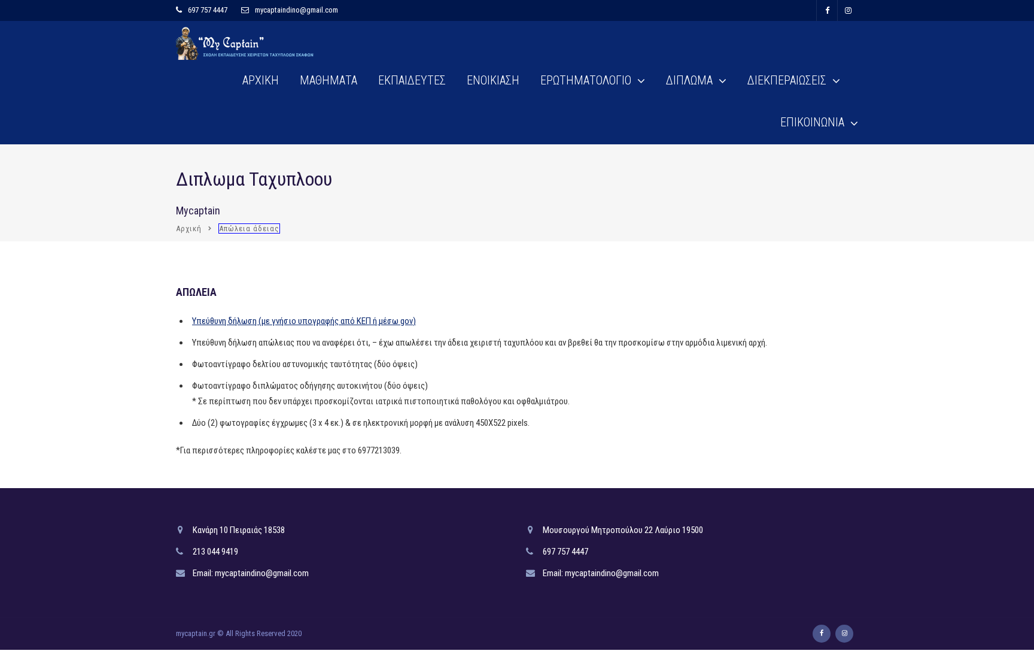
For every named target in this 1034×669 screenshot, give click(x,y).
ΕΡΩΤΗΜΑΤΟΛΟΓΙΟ (585, 80)
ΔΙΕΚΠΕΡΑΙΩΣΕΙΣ (786, 80)
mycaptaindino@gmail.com (296, 9)
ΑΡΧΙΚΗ (260, 80)
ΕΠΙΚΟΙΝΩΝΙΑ (812, 122)
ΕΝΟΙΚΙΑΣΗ (493, 80)
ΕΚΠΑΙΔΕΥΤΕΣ (412, 80)
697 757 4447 (207, 9)
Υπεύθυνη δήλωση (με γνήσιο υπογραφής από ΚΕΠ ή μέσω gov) (304, 321)
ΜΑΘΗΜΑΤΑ (328, 80)
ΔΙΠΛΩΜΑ (689, 80)
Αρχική (189, 228)
